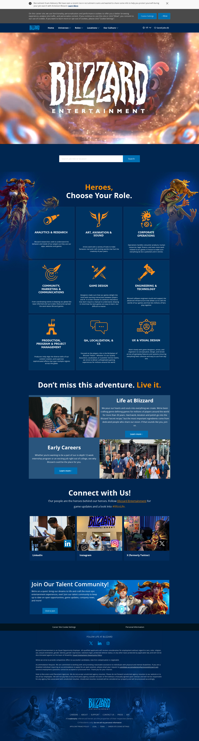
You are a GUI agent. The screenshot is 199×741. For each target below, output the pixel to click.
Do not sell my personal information (108, 722)
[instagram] (108, 643)
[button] (147, 16)
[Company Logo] (37, 28)
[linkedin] (99, 643)
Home (51, 28)
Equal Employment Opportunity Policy (87, 655)
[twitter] (91, 643)
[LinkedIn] (52, 538)
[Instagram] (99, 538)
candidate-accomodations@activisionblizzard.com (139, 667)
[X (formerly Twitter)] (146, 538)
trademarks (72, 719)
